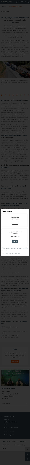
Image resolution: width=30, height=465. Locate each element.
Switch (15, 241)
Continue (15, 223)
